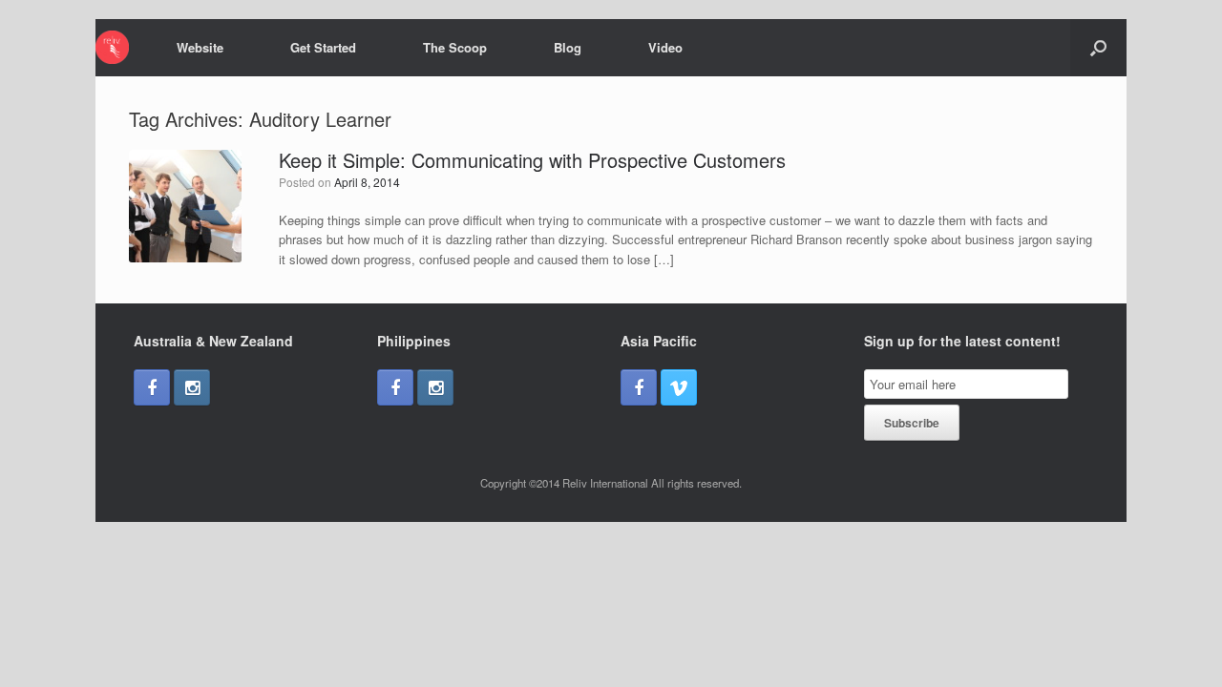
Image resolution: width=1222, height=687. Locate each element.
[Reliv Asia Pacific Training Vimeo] (679, 387)
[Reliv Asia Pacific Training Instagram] (192, 387)
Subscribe (911, 422)
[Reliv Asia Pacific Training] (112, 47)
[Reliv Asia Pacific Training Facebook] (152, 387)
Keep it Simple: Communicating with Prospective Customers (532, 160)
